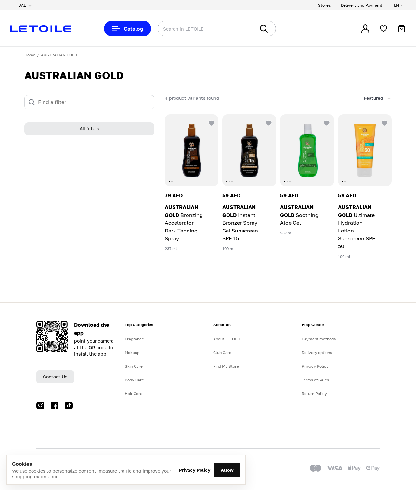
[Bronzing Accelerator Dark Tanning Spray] (192, 150)
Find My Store (226, 366)
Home (29, 54)
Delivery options (317, 352)
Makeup (132, 352)
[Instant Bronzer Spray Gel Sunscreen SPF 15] (249, 150)
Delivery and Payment (361, 5)
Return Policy (314, 393)
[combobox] (193, 28)
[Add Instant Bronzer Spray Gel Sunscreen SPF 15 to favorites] (268, 122)
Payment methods (319, 339)
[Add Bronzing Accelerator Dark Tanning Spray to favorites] (210, 122)
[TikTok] (69, 405)
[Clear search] (240, 28)
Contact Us (55, 376)
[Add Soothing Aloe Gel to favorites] (326, 122)
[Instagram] (40, 405)
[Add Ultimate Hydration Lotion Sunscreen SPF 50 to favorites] (384, 122)
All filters (89, 129)
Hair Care (133, 393)
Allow (227, 470)
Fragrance (134, 339)
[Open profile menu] (365, 28)
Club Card (222, 352)
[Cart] (402, 28)
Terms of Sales (315, 379)
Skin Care (134, 366)
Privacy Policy (194, 470)
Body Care (134, 379)
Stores (324, 5)
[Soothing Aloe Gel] (307, 150)
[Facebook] (54, 405)
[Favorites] (383, 28)
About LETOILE (227, 339)
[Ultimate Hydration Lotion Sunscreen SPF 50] (365, 150)
